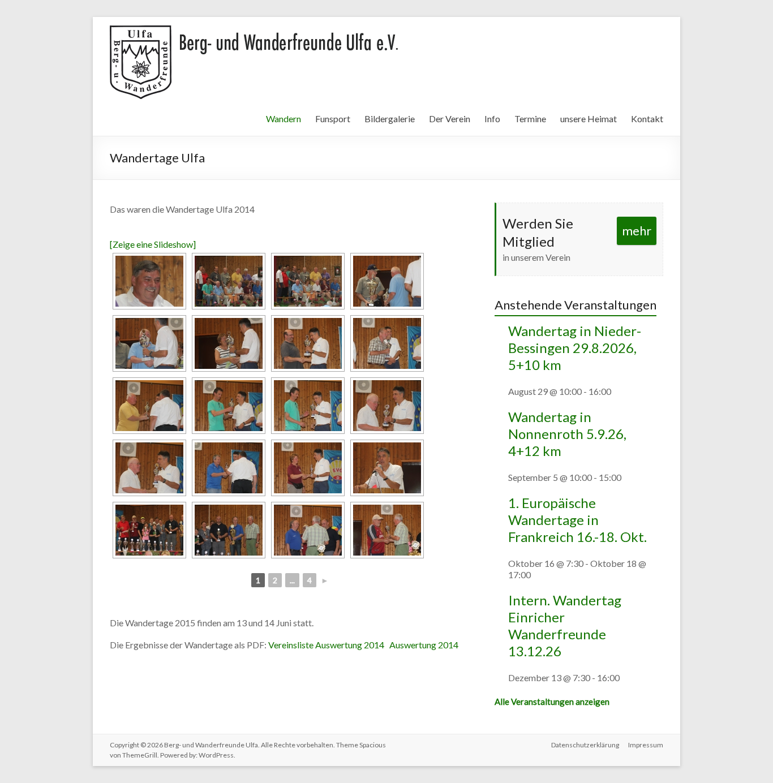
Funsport (332, 118)
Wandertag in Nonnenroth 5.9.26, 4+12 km (567, 433)
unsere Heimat (588, 118)
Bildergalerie (389, 118)
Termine (530, 118)
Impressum (645, 745)
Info (492, 118)
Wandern (283, 118)
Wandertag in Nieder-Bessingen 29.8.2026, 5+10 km (574, 347)
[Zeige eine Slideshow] (153, 244)
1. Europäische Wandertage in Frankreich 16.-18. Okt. (577, 519)
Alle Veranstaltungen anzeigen (552, 701)
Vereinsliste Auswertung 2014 (326, 644)
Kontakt (647, 118)
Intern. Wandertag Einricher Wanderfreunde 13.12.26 (564, 625)
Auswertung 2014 (423, 644)
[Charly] (149, 281)
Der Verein (449, 118)
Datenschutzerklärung (585, 745)
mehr (636, 230)
